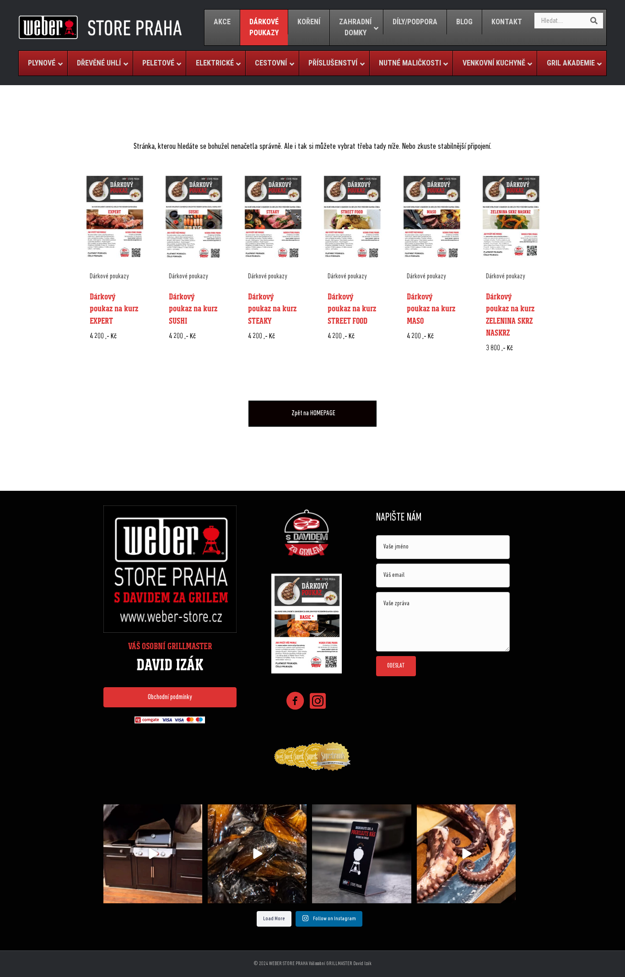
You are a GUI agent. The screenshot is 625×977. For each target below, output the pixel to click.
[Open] (152, 853)
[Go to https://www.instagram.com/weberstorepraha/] (318, 702)
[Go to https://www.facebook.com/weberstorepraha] (295, 702)
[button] (170, 697)
